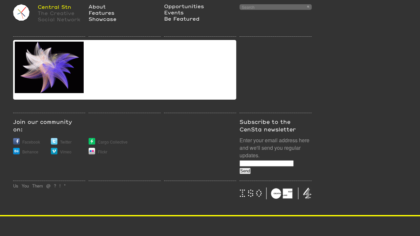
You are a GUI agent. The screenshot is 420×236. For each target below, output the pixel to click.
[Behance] (16, 152)
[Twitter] (54, 143)
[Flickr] (92, 152)
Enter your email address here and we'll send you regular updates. (274, 147)
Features (102, 12)
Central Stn (54, 6)
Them (37, 186)
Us (15, 186)
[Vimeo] (54, 152)
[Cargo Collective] (92, 143)
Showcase (102, 18)
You (25, 186)
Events (174, 12)
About (97, 6)
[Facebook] (16, 143)
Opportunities (184, 6)
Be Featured (182, 18)
